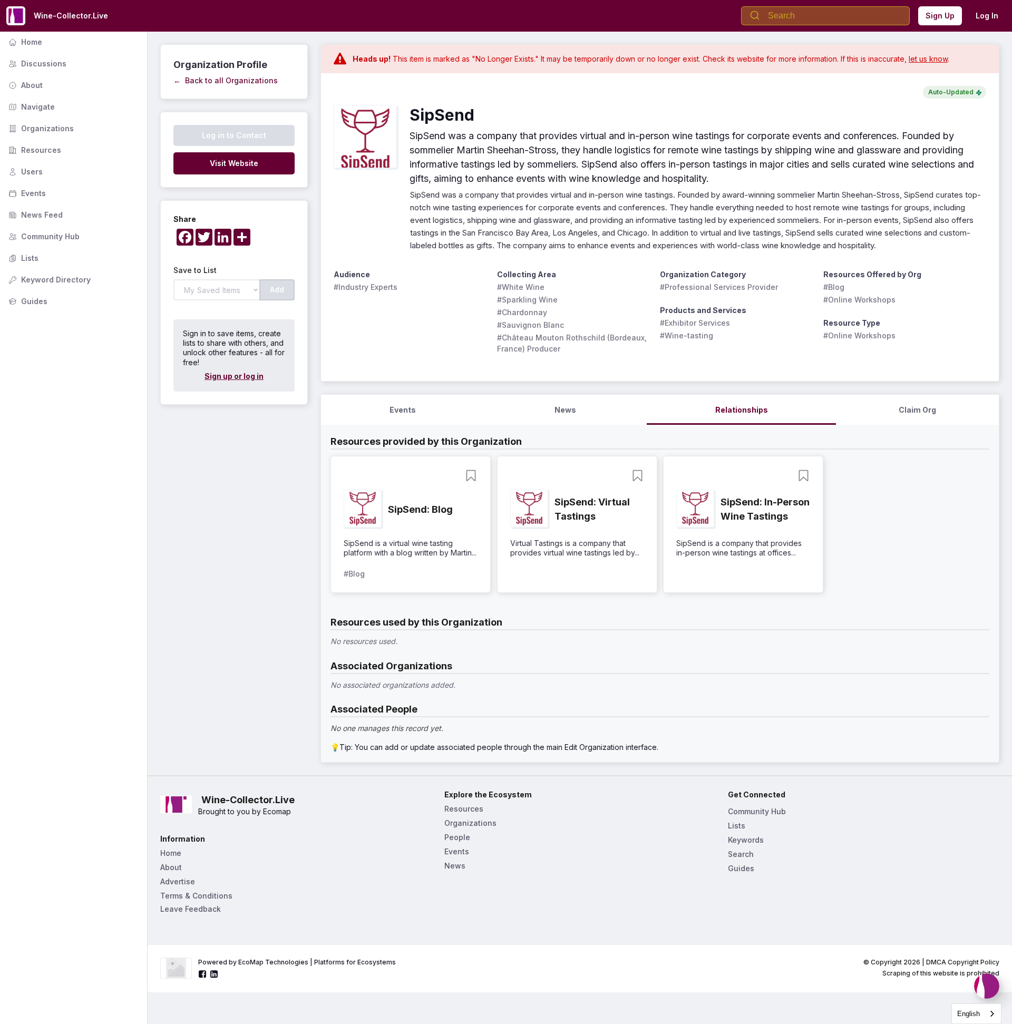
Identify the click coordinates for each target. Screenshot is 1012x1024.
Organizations (40, 128)
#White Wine (520, 286)
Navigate (30, 106)
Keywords (746, 839)
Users (24, 171)
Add (277, 289)
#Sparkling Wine (527, 299)
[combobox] (976, 1013)
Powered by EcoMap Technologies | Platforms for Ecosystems (297, 962)
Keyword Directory (48, 279)
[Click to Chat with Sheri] (986, 986)
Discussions (36, 63)
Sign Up (940, 15)
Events (26, 193)
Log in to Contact (234, 135)
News (454, 865)
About (24, 85)
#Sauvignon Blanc (530, 324)
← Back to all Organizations (225, 80)
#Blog (833, 286)
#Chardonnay (522, 312)
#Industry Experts (365, 286)
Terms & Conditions (196, 895)
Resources (33, 149)
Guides (26, 301)
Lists (22, 257)
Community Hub (43, 236)
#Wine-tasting (686, 335)
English (968, 1014)
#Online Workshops (859, 299)
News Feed (34, 214)
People (457, 837)
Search (741, 854)
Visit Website (234, 163)
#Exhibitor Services (695, 322)
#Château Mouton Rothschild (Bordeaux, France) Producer (573, 343)
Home (24, 41)
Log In (987, 15)
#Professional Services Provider (719, 286)
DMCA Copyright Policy (962, 962)
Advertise (177, 881)
